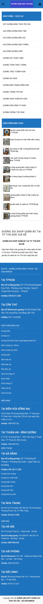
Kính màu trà (6, 359)
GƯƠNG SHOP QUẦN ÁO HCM (15, 99)
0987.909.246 (13, 542)
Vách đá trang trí (8, 374)
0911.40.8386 (14, 317)
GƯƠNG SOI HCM (10, 78)
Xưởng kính (5, 355)
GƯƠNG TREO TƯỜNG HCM (14, 71)
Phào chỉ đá (6, 388)
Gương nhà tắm (7, 490)
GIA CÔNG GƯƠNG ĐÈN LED (14, 38)
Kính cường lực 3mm (9, 350)
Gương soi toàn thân (9, 478)
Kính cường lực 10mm (10, 345)
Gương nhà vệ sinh (8, 494)
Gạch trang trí (6, 383)
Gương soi (5, 336)
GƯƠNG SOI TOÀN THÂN (13, 58)
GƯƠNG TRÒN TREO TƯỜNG (14, 65)
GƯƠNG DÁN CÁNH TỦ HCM (14, 105)
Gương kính (5, 331)
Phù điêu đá (6, 369)
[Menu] (3, 4)
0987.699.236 (13, 563)
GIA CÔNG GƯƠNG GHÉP (13, 51)
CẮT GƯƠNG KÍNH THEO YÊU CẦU (17, 24)
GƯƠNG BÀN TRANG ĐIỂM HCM (16, 85)
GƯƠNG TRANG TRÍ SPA (13, 92)
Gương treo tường (8, 474)
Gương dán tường (8, 482)
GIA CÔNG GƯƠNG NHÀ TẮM (14, 31)
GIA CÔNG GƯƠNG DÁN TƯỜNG (15, 44)
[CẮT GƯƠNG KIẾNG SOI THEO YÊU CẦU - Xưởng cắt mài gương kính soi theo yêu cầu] (22, 4)
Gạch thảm (5, 379)
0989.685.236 (13, 423)
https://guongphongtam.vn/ (25, 340)
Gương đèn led (7, 486)
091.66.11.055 (13, 515)
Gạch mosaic (6, 393)
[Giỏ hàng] (40, 4)
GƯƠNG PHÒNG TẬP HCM (13, 112)
